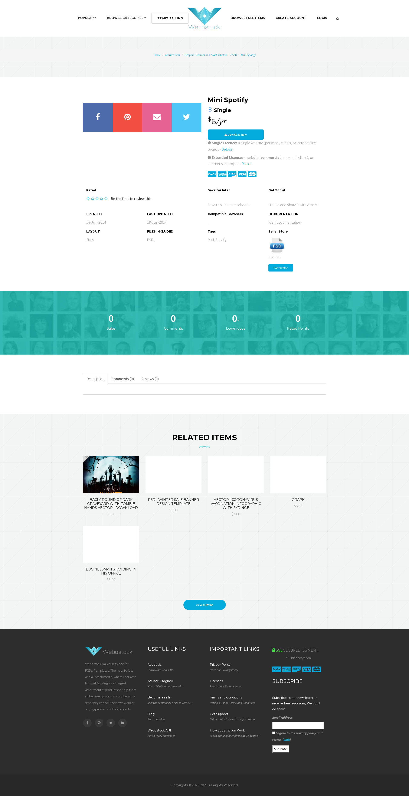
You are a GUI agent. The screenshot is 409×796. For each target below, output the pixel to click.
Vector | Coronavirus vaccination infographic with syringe (236, 504)
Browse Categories (125, 18)
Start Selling (170, 18)
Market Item (172, 55)
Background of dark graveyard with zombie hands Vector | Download (111, 504)
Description (95, 378)
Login (322, 18)
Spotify (221, 239)
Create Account (291, 18)
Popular (86, 18)
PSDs (233, 55)
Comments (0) (123, 378)
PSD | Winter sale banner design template (173, 502)
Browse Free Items (248, 18)
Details (227, 149)
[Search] (338, 18)
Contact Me (281, 268)
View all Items (204, 605)
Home (156, 55)
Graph (298, 500)
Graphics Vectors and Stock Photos (205, 55)
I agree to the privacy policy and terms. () (297, 736)
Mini (211, 239)
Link (287, 739)
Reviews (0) (150, 378)
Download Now (237, 134)
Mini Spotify (248, 55)
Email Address (282, 717)
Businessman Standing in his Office (111, 571)
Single (222, 110)
